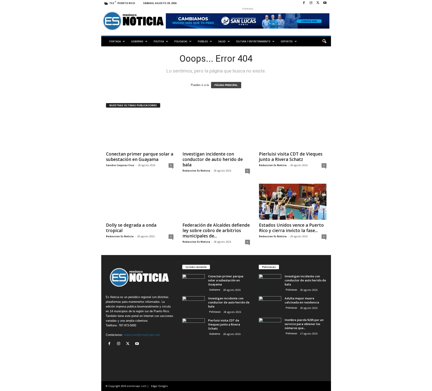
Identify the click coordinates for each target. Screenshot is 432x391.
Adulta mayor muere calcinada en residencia (302, 300)
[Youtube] (325, 3)
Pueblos (203, 41)
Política (159, 41)
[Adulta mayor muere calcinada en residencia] (270, 304)
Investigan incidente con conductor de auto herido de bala (212, 159)
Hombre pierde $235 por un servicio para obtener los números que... (304, 324)
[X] (318, 3)
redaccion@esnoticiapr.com (142, 335)
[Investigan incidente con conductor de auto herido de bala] (216, 131)
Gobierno (137, 41)
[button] (324, 41)
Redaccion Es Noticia (196, 170)
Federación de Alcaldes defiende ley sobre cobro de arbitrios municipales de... (216, 230)
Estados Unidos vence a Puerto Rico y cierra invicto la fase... (291, 227)
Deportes (287, 41)
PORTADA (115, 41)
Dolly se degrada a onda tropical (131, 227)
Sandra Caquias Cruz (120, 165)
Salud (222, 41)
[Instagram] (311, 3)
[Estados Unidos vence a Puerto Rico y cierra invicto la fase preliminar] (292, 202)
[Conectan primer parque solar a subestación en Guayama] (139, 131)
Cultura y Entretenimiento (253, 41)
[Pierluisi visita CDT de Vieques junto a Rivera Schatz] (292, 131)
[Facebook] (304, 3)
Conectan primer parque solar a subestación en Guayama (139, 156)
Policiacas (180, 41)
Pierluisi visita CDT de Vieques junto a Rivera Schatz (290, 156)
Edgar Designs (159, 386)
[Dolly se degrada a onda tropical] (139, 202)
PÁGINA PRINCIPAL (226, 85)
